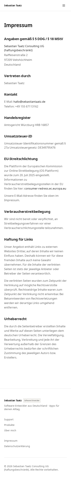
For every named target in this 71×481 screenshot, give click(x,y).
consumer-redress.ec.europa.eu (45, 188)
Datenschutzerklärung (17, 446)
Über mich (10, 430)
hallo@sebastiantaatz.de (29, 101)
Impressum (10, 440)
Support (8, 419)
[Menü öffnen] (64, 5)
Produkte (9, 425)
